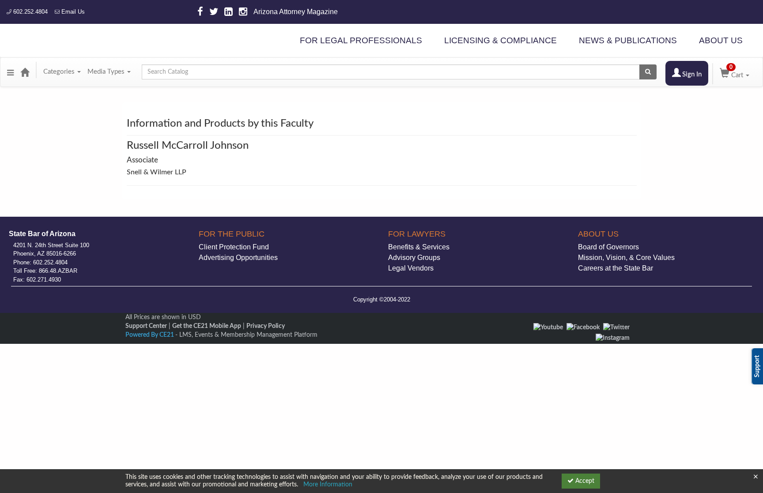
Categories (59, 71)
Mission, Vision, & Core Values (626, 257)
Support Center (146, 326)
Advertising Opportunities (238, 257)
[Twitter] (616, 327)
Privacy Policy (265, 326)
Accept (584, 481)
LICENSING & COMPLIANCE (500, 40)
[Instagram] (613, 338)
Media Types (106, 71)
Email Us (72, 11)
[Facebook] (583, 327)
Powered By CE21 (150, 335)
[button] (10, 72)
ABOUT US (721, 40)
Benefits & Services (418, 247)
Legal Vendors (411, 268)
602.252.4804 (29, 11)
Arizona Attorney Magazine (295, 11)
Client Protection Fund (234, 247)
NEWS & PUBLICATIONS (628, 40)
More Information (327, 485)
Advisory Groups (414, 257)
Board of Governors (608, 247)
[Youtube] (548, 327)
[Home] (25, 72)
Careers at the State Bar (615, 268)
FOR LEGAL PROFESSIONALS (361, 40)
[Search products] (648, 71)
